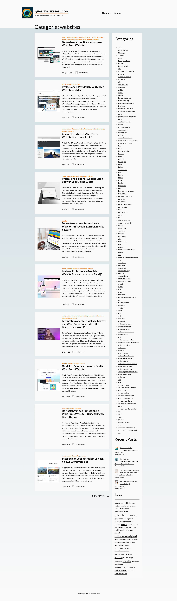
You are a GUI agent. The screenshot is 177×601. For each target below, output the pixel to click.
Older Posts (100, 495)
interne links (117, 525)
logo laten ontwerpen (126, 191)
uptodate (121, 305)
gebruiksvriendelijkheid (124, 519)
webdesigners (123, 334)
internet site (122, 170)
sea (119, 255)
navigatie (117, 533)
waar (120, 311)
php (119, 239)
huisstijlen (122, 162)
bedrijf (133, 503)
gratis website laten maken (127, 140)
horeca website (123, 151)
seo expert (122, 268)
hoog (120, 148)
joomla (120, 175)
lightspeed (122, 186)
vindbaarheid (119, 558)
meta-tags (129, 530)
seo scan (121, 273)
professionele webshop (126, 249)
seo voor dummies (124, 281)
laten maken (127, 527)
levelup (121, 183)
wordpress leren (99, 316)
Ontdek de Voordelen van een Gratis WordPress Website (82, 368)
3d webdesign (123, 50)
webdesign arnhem (125, 324)
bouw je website (66, 37)
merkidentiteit (119, 530)
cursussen (121, 79)
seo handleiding (124, 271)
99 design (121, 53)
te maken (121, 295)
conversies (123, 506)
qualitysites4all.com (51, 11)
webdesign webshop (125, 329)
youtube (121, 420)
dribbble (121, 90)
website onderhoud (125, 366)
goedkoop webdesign (125, 109)
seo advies (122, 263)
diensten (134, 506)
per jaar (121, 233)
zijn (119, 425)
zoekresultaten (131, 570)
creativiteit (128, 506)
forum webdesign (124, 98)
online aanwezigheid (126, 536)
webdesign (122, 321)
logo (119, 188)
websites (89, 39)
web (119, 316)
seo (119, 260)
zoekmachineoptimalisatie (125, 567)
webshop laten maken (126, 340)
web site (76, 129)
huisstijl (121, 159)
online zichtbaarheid (130, 539)
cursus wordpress (77, 316)
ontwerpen (122, 228)
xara (119, 414)
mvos (120, 215)
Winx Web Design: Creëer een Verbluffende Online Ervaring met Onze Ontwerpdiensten (127, 472)
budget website (123, 66)
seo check (121, 265)
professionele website (122, 548)
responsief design (120, 554)
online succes (119, 539)
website (121, 350)
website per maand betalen (128, 372)
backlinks (127, 503)
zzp (119, 433)
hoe (119, 146)
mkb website (122, 212)
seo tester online (124, 279)
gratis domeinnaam (125, 138)
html (120, 156)
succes (131, 554)
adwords (121, 55)
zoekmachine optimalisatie (128, 430)
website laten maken (98, 37)
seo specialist (123, 276)
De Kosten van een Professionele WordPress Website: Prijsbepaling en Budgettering (83, 414)
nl (119, 218)
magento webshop (124, 204)
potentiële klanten (122, 545)
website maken (66, 39)
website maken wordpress (78, 39)
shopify (121, 284)
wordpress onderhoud (126, 396)
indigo (120, 167)
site (77, 37)
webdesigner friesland (126, 332)
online (120, 225)
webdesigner (118, 561)
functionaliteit (124, 508)
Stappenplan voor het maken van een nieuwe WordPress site (83, 460)
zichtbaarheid (119, 565)
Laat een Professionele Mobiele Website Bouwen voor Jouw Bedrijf (82, 273)
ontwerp (118, 542)
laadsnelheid (119, 527)
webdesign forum (124, 327)
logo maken (122, 194)
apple (120, 58)
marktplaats (122, 207)
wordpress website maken (69, 318)
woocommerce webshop (127, 388)
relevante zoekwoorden (122, 551)
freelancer (122, 106)
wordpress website (79, 363)
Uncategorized (123, 303)
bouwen (121, 63)
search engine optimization (128, 257)
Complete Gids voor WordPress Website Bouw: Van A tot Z (79, 135)
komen (120, 178)
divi (119, 82)
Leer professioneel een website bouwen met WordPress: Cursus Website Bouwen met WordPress (84, 324)
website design (123, 353)
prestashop (122, 241)
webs (120, 337)
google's (121, 135)
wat (119, 313)
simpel (120, 287)
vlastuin (121, 308)
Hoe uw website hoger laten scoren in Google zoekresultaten (126, 484)
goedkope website (124, 122)
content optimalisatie (126, 71)
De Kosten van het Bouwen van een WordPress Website (82, 44)
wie (119, 380)
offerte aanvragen (124, 220)
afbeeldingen (119, 503)
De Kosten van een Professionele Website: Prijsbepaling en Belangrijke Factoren (83, 226)
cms (119, 69)
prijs (120, 244)
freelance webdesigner (126, 103)
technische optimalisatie (127, 297)
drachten (121, 87)
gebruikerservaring (126, 515)
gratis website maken (125, 143)
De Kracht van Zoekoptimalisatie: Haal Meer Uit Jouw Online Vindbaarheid (127, 461)
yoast (120, 417)
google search (123, 130)
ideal (120, 164)
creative (121, 74)
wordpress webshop (125, 398)
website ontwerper (125, 369)
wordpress (95, 39)
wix (119, 382)
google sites (122, 133)
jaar (119, 172)
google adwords (124, 127)
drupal (120, 93)
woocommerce (123, 385)
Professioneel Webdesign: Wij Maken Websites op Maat (83, 88)
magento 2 (122, 202)
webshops (122, 348)
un (119, 300)
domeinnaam (123, 85)
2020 (120, 47)
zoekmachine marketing (126, 427)
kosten (74, 37)
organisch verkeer (129, 542)
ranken (120, 252)
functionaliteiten (121, 511)
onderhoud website (125, 223)
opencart (121, 231)
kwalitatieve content (133, 525)
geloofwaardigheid (119, 521)
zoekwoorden (121, 573)
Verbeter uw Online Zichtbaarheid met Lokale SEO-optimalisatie (127, 450)
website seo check (124, 374)
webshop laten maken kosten (128, 342)
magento (121, 199)
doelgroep (117, 508)
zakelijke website (124, 422)
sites (120, 292)
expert (120, 95)
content (117, 506)
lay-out (134, 527)
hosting (121, 154)
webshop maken (124, 345)
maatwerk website (125, 196)
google (120, 124)
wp (119, 412)
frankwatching (123, 101)
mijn (120, 210)
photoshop (122, 236)
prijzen (120, 247)
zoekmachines (121, 570)
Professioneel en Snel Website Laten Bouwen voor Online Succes (82, 180)
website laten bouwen (85, 37)
